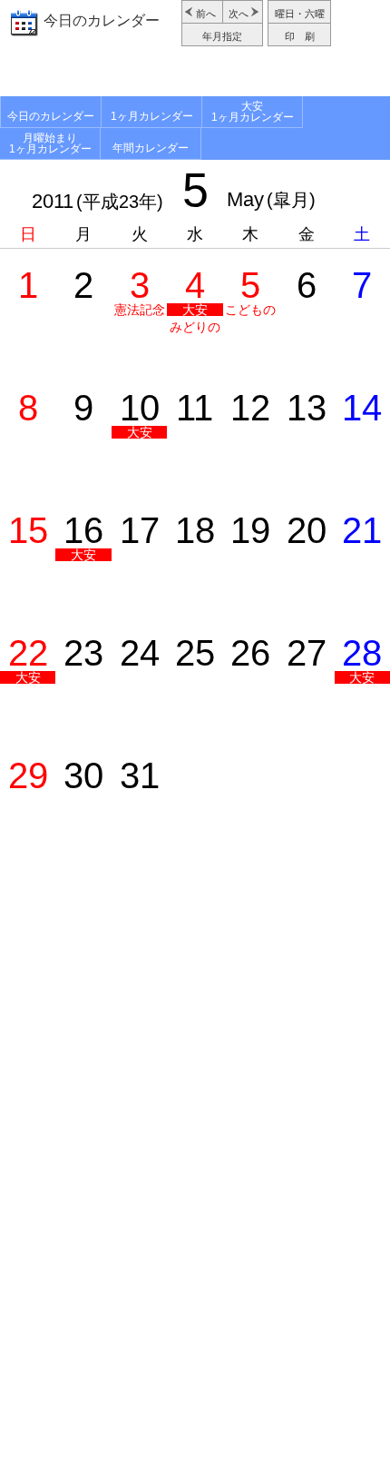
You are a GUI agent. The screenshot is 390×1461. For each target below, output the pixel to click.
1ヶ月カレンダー (152, 116)
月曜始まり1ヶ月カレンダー (50, 143)
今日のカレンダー (102, 20)
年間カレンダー (150, 148)
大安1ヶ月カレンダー (252, 111)
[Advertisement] (195, 73)
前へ (206, 13)
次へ (239, 13)
